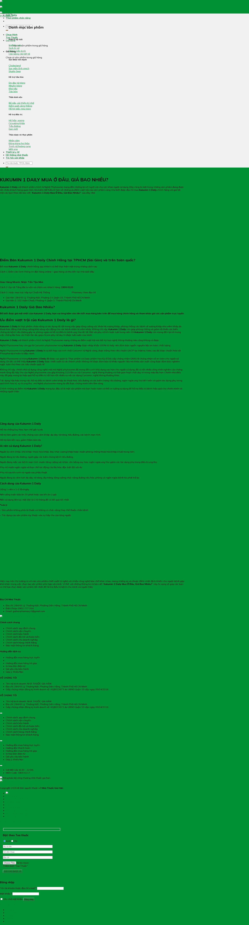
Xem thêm (4, 172)
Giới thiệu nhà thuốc (17, 810)
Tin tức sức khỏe (15, 157)
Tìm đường (11, 909)
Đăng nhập (28, 899)
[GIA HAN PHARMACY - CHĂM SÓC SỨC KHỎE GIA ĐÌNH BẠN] (11, 10)
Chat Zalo (11, 912)
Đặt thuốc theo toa (17, 813)
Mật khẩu (6, 893)
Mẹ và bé (11, 804)
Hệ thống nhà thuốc (17, 154)
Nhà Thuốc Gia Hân (60, 292)
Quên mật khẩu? (9, 904)
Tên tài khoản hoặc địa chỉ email (18, 888)
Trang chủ (11, 796)
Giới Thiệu (11, 15)
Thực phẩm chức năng (18, 17)
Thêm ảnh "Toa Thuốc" (15, 865)
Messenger (11, 918)
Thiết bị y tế (12, 152)
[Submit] (7, 30)
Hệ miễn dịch (13, 801)
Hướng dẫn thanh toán (18, 660)
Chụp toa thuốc (10, 921)
